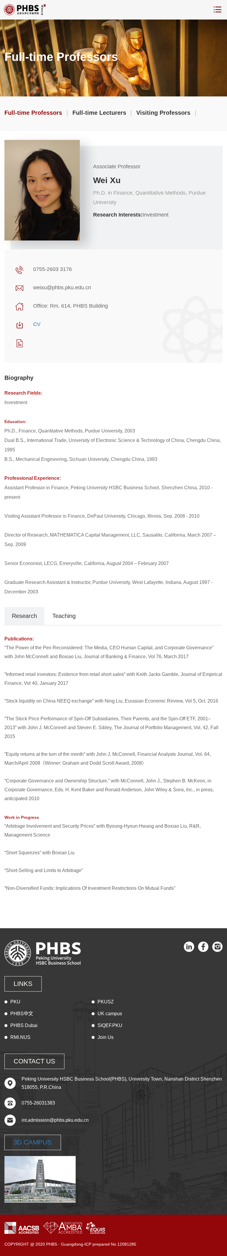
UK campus (110, 1013)
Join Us (106, 1037)
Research (24, 616)
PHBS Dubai (24, 1025)
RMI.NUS (20, 1037)
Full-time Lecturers (99, 112)
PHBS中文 (21, 1013)
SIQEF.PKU (110, 1025)
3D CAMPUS (33, 1142)
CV (36, 324)
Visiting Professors (163, 112)
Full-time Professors (33, 112)
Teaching (64, 616)
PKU (15, 1001)
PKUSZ (106, 1001)
